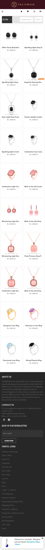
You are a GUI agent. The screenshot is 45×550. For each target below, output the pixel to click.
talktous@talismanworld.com (13, 414)
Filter (6, 20)
